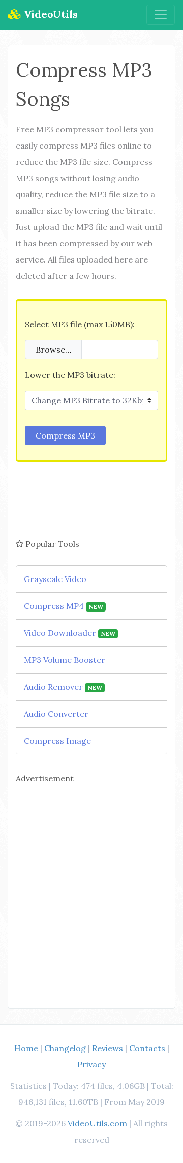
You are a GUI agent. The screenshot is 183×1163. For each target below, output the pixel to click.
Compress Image (57, 741)
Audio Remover (63, 687)
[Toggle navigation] (160, 15)
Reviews (107, 1048)
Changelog (65, 1048)
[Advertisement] (91, 891)
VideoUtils (49, 14)
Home (26, 1048)
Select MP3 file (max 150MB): (80, 324)
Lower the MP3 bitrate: (70, 375)
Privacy (91, 1064)
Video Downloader (69, 633)
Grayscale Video (55, 579)
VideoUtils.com (97, 1123)
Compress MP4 (63, 606)
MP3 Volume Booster (64, 660)
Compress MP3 (65, 435)
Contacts (147, 1048)
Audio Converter (56, 714)
